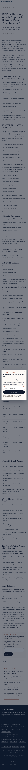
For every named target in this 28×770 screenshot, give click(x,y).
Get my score (14, 392)
